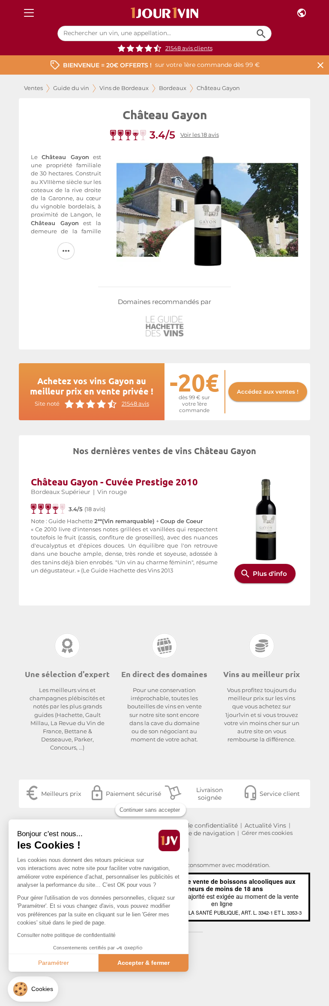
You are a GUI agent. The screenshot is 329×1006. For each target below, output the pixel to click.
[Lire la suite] (66, 250)
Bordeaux (172, 88)
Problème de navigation (198, 833)
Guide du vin (71, 88)
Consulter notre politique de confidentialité (66, 935)
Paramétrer (53, 962)
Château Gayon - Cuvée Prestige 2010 (114, 482)
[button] (33, 989)
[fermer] (320, 65)
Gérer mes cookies (267, 833)
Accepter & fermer (143, 962)
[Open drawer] (29, 13)
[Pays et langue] (301, 13)
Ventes (33, 88)
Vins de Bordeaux (124, 88)
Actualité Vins (265, 825)
